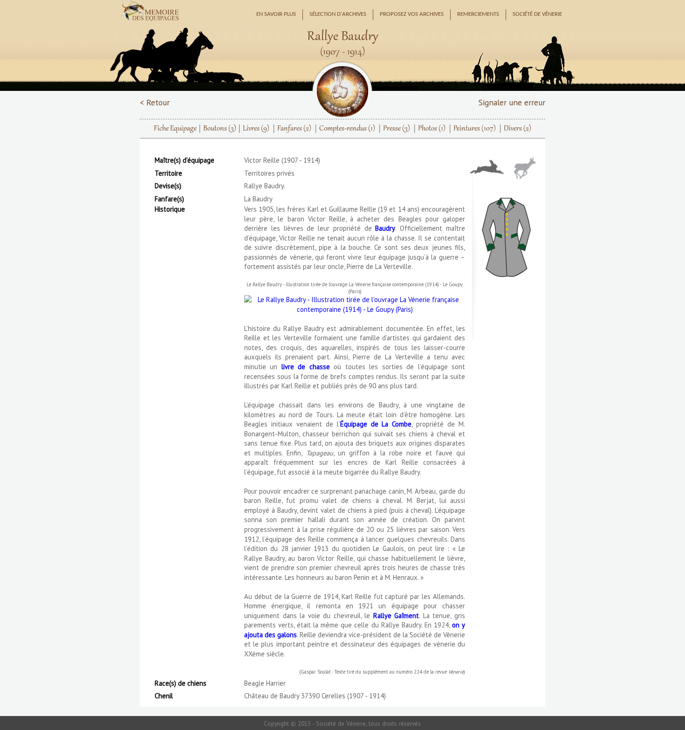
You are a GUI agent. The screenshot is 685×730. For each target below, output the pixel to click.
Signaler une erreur (512, 102)
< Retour (155, 102)
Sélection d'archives (337, 14)
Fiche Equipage (175, 128)
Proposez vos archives (412, 14)
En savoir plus (276, 14)
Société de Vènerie (537, 14)
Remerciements (478, 14)
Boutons (219, 128)
